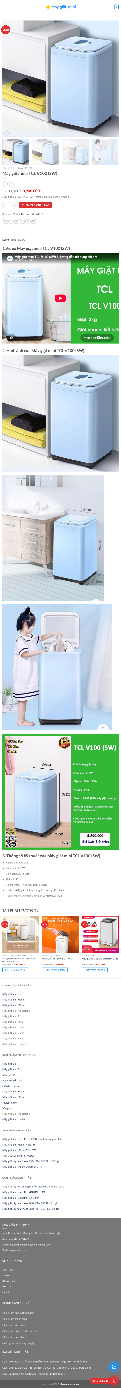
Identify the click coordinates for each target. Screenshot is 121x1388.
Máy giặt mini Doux (13, 993)
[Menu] (4, 7)
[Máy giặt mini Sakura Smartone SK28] (100, 934)
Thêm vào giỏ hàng (35, 205)
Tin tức (6, 1275)
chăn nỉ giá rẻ (9, 1102)
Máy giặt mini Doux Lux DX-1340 (20, 1197)
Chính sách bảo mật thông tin (18, 1312)
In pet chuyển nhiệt (12, 1080)
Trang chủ (8, 168)
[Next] (112, 78)
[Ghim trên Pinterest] (28, 221)
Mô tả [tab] (5, 240)
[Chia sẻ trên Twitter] (16, 221)
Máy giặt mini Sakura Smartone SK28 (100, 958)
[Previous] (9, 78)
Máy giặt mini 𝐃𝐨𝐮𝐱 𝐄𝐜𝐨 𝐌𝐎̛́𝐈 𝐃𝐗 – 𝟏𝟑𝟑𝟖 (23, 1191)
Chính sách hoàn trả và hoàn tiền (20, 1331)
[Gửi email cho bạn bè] (22, 221)
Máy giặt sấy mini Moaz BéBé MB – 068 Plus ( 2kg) (29, 1203)
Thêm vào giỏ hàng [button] (15, 970)
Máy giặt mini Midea (13, 1004)
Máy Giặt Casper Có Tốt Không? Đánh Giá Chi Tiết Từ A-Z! (34, 1373)
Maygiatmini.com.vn (69, 1383)
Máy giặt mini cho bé (13, 1119)
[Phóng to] (6, 133)
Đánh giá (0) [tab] (18, 240)
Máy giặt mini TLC (28, 168)
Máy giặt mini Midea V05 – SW (19, 1150)
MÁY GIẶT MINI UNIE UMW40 (57, 958)
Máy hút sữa (9, 1074)
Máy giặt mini (9, 1063)
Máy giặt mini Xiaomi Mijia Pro (19, 1144)
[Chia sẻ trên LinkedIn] (33, 221)
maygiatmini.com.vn (19, 1249)
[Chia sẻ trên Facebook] (11, 221)
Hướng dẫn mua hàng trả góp (18, 1343)
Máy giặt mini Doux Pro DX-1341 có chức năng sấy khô (32, 1138)
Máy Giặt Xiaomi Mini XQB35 (18, 1155)
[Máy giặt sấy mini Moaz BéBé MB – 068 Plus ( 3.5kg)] (20, 934)
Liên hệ (6, 1291)
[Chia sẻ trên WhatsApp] (5, 221)
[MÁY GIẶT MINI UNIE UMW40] (60, 934)
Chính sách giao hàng (13, 1324)
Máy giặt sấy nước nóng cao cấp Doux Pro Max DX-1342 (33, 1186)
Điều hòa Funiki (11, 1085)
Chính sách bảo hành (13, 1337)
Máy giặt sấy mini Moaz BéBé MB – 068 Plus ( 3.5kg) (19, 960)
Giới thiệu (8, 1269)
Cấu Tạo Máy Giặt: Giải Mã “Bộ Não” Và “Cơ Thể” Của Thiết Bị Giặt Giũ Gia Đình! (46, 1367)
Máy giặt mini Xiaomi (13, 999)
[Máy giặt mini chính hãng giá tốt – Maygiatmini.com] (60, 7)
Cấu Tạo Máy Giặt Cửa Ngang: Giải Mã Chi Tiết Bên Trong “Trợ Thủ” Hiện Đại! (45, 1361)
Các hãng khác (19, 214)
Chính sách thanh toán (14, 1318)
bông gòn (7, 1108)
